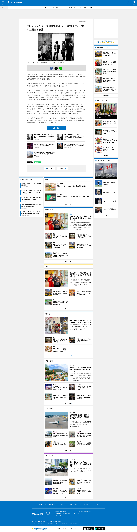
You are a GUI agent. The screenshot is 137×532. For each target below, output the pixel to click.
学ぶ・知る (83, 7)
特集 (91, 7)
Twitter (128, 3)
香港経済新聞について (61, 511)
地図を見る (56, 128)
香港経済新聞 (14, 2)
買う (63, 7)
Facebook (125, 3)
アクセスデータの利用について (63, 513)
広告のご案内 (59, 515)
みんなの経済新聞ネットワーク (39, 529)
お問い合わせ (76, 513)
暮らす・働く (72, 7)
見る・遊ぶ (55, 7)
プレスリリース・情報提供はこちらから (82, 511)
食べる (47, 7)
